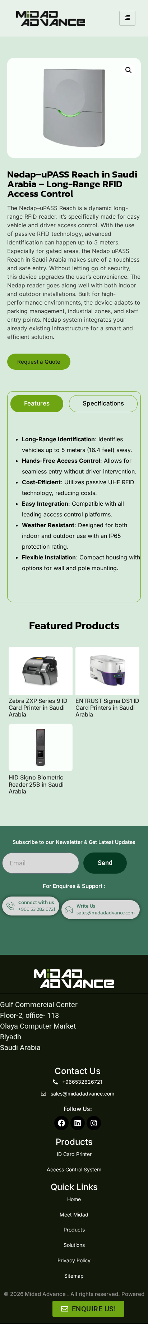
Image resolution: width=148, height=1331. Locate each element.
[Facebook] (61, 1123)
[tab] (36, 403)
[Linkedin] (77, 1123)
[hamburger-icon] (127, 18)
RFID (128, 482)
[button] (128, 70)
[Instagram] (94, 1123)
